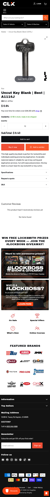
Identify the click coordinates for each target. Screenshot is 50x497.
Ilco (2, 88)
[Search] (45, 17)
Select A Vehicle (9, 24)
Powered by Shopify (25, 493)
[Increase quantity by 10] (46, 126)
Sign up (37, 445)
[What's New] (13, 330)
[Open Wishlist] (46, 493)
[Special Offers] (37, 318)
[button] (37, 3)
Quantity (4, 121)
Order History (38, 487)
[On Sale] (13, 318)
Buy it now (13, 147)
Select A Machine (33, 24)
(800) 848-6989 (12, 426)
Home (3, 32)
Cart (29, 487)
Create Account (19, 487)
